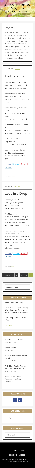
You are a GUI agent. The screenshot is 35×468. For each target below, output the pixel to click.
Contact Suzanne (17, 450)
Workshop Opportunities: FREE (15, 318)
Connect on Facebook (17, 455)
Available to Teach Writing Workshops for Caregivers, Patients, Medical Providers (16, 310)
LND (30, 459)
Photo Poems (10, 347)
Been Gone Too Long (14, 302)
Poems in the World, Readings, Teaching (13, 377)
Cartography (14, 76)
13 (30, 275)
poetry (13, 177)
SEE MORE (8, 325)
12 (26, 275)
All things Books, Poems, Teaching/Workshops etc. (15, 367)
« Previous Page (8, 275)
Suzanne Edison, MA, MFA (17, 6)
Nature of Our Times (14, 339)
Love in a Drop (16, 193)
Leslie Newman (23, 461)
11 (22, 275)
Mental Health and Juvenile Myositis (16, 356)
